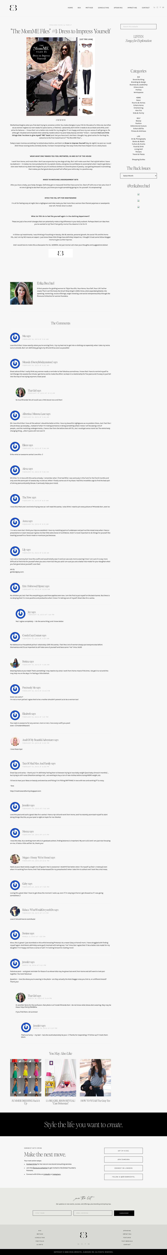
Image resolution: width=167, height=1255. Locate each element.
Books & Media (139, 141)
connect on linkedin (124, 1168)
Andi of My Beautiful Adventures (38, 739)
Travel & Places (139, 154)
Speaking (127, 1230)
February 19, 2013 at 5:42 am (35, 417)
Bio (40, 1230)
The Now (26, 497)
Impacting (127, 1234)
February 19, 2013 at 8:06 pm (35, 767)
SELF (138, 118)
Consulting (40, 1237)
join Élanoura (124, 1159)
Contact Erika (31, 1164)
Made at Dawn (83, 1231)
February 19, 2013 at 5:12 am (35, 339)
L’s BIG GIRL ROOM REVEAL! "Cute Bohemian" (60, 1102)
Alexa (25, 468)
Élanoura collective (40, 1168)
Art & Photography (138, 139)
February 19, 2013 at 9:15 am (35, 524)
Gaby (25, 883)
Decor (138, 100)
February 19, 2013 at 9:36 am (35, 553)
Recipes (139, 152)
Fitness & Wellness (138, 131)
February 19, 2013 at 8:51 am (35, 501)
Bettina (25, 661)
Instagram (56, 1174)
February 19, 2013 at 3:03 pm (35, 743)
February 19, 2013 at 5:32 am (35, 365)
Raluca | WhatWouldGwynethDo (38, 909)
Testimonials (127, 1241)
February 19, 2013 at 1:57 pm (35, 717)
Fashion (53, 25)
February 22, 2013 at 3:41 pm (35, 835)
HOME (138, 98)
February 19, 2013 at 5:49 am (35, 448)
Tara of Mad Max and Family (36, 763)
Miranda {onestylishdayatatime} (37, 362)
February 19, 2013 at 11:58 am (35, 665)
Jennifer (26, 805)
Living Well (138, 149)
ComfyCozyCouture (32, 635)
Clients (40, 1244)
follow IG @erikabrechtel (123, 1177)
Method (40, 1234)
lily (24, 549)
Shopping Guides (138, 159)
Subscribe (124, 1213)
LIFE (138, 136)
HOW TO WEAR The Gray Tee (95, 1100)
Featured (127, 1237)
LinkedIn (47, 1174)
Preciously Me (29, 687)
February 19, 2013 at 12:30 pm (36, 691)
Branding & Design (138, 82)
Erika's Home (139, 105)
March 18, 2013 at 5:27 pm (45, 1028)
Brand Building (138, 79)
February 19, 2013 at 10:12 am (41, 393)
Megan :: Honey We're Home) (36, 857)
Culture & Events (138, 144)
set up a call (123, 1151)
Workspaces (138, 92)
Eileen (25, 445)
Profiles (138, 90)
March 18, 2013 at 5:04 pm (40, 998)
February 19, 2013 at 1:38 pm (41, 615)
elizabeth (26, 713)
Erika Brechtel (13, 8)
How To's (138, 110)
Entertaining (138, 108)
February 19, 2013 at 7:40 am (35, 472)
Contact (127, 1244)
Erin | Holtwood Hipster (33, 586)
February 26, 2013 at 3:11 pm (35, 913)
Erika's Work (138, 87)
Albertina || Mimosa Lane (34, 413)
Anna (25, 521)
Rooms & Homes (138, 103)
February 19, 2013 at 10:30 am (36, 589)
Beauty (138, 121)
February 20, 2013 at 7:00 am (36, 808)
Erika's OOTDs (138, 128)
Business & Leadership (138, 85)
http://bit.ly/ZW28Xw (29, 1007)
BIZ (138, 77)
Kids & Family (65, 25)
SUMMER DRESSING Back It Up (26, 1102)
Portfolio (40, 1241)
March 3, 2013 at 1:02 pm (33, 936)
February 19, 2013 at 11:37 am (35, 638)
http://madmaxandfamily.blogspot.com (25, 791)
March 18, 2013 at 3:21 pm (34, 965)
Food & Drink (138, 147)
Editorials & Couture (138, 126)
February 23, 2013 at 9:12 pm (35, 861)
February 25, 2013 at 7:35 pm (35, 887)
